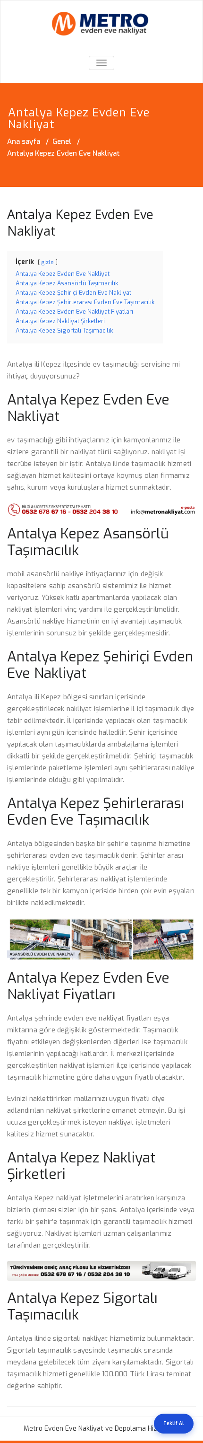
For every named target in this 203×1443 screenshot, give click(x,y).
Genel (61, 141)
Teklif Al (173, 1423)
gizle (48, 262)
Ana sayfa (23, 141)
